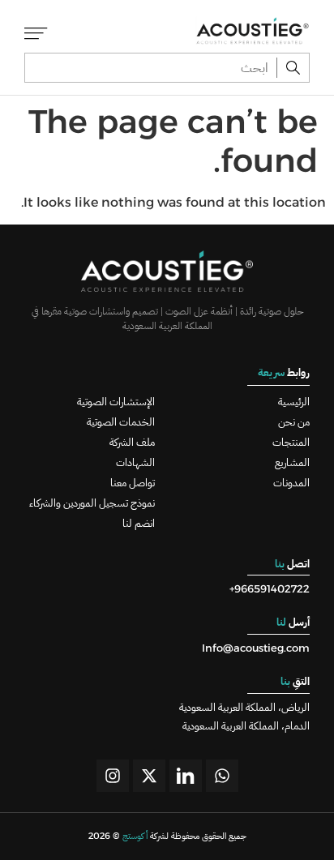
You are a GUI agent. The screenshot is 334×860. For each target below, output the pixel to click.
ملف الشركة (132, 442)
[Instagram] (112, 775)
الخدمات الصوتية (121, 422)
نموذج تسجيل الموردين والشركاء (92, 503)
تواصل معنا (132, 482)
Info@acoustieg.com (256, 647)
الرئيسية (294, 401)
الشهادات (135, 462)
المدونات (291, 482)
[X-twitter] (149, 775)
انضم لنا (138, 523)
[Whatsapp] (222, 775)
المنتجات (291, 442)
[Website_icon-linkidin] (185, 775)
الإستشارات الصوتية (116, 401)
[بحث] (293, 67)
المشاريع (292, 462)
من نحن (294, 422)
